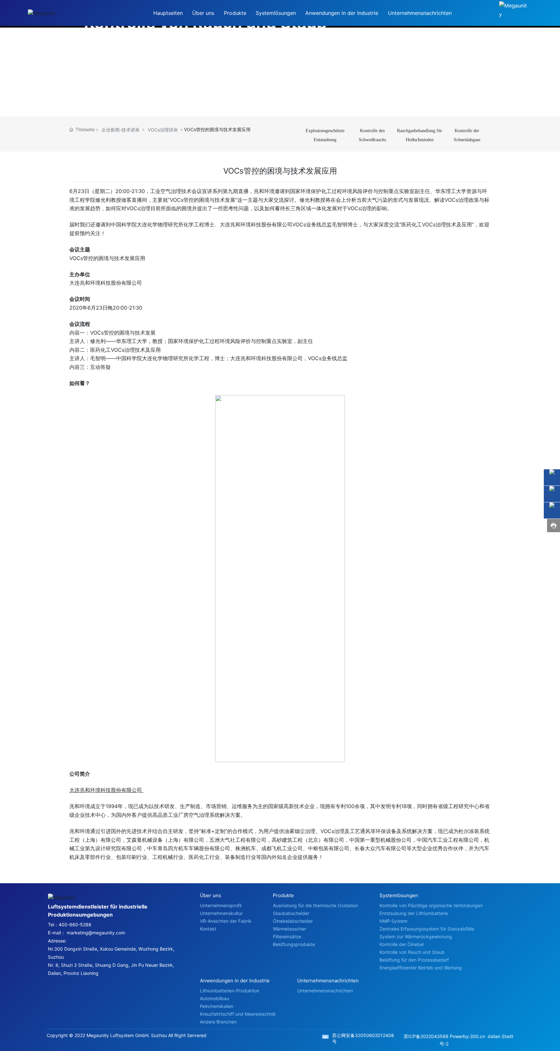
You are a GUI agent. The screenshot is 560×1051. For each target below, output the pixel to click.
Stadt (507, 1036)
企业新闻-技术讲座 (120, 129)
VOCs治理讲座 (163, 129)
